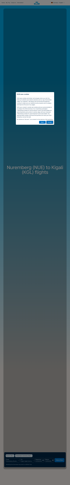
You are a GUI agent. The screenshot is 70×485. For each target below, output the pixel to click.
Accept (50, 122)
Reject (42, 122)
